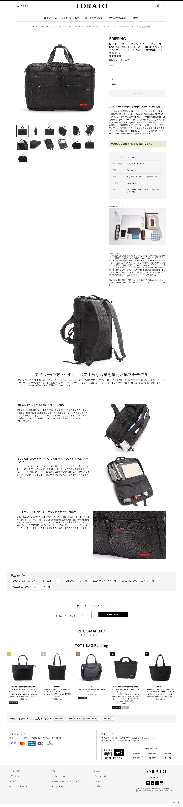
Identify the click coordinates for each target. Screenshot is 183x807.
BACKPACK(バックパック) (104, 581)
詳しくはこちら (160, 282)
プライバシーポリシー (102, 776)
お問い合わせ (14, 776)
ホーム (35, 27)
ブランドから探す (70, 18)
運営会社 (97, 771)
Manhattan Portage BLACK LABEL (22, 687)
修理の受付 (13, 781)
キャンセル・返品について (19, 786)
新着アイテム (51, 18)
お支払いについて (17, 734)
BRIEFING (117, 38)
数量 (111, 65)
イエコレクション (58, 786)
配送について (107, 734)
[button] (115, 56)
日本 (175, 802)
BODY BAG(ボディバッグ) (24, 581)
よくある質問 (14, 771)
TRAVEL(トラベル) (50, 581)
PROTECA (108, 718)
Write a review (113, 614)
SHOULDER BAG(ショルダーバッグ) (138, 581)
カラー (112, 79)
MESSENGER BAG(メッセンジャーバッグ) (31, 587)
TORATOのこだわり (119, 18)
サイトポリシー (100, 781)
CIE (91, 687)
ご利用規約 (98, 786)
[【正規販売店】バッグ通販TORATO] (91, 6)
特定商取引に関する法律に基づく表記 (66, 781)
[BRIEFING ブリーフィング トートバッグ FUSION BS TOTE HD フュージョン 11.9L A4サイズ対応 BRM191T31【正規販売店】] (57, 667)
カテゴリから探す (94, 18)
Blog (136, 18)
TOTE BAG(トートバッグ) (75, 581)
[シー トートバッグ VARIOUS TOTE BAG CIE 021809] (91, 667)
